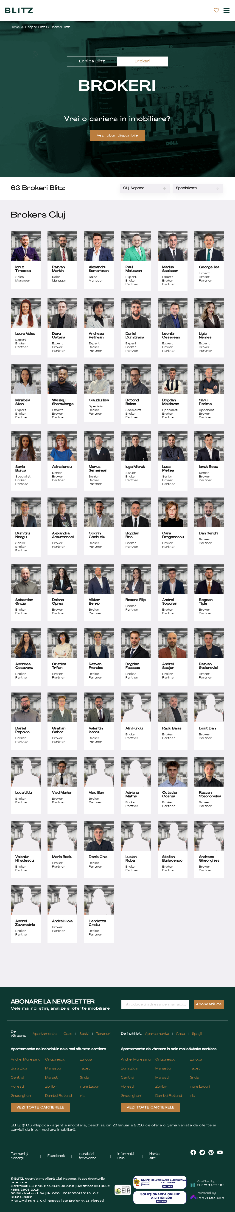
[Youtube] (220, 1152)
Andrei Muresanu (25, 1059)
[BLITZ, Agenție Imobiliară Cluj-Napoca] (19, 10)
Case (68, 1034)
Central (17, 1078)
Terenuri (103, 1034)
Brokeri (143, 61)
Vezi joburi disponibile (117, 135)
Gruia (84, 1078)
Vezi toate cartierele (40, 1107)
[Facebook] (193, 1152)
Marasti (52, 1078)
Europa (86, 1059)
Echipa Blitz (92, 61)
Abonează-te (209, 1004)
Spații (84, 1034)
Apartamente (45, 1034)
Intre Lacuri (90, 1087)
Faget (85, 1068)
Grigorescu (55, 1059)
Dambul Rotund (58, 1096)
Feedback (56, 1156)
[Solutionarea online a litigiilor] (160, 1197)
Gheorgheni (21, 1096)
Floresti (17, 1087)
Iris (82, 1096)
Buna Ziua (19, 1068)
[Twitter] (202, 1152)
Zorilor (50, 1087)
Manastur (53, 1068)
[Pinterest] (211, 1152)
